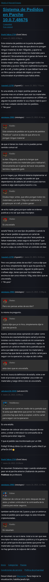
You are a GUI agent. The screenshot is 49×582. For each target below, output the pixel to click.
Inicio (3, 565)
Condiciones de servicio (11, 570)
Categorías (13, 565)
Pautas (23, 565)
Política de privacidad (34, 570)
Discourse (21, 576)
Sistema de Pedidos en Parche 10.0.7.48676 (23, 14)
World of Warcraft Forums (11, 3)
